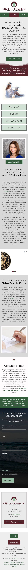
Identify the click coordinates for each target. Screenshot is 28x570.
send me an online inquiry (11, 390)
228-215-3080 (22, 388)
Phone (4, 445)
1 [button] (12, 271)
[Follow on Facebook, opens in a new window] (12, 536)
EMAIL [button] (15, 15)
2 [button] (13, 271)
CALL (24, 15)
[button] (4, 14)
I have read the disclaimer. (12, 474)
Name (3, 428)
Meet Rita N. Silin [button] (14, 162)
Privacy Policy (20, 562)
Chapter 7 (12, 298)
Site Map (12, 562)
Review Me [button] (14, 542)
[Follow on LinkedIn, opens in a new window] (16, 536)
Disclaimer (5, 470)
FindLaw (14, 566)
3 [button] (14, 271)
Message (4, 453)
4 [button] (15, 271)
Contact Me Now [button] (14, 59)
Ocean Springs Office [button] (14, 522)
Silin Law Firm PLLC (13, 559)
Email (4, 436)
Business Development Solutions (13, 564)
